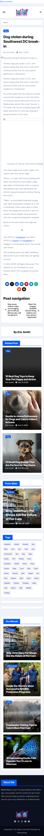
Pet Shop (15, 492)
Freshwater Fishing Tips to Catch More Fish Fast (21, 726)
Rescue (13, 578)
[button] (38, 508)
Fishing (21, 559)
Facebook (20, 237)
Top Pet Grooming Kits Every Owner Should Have (27, 515)
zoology (6, 593)
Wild (20, 588)
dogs (30, 554)
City (33, 549)
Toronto (16, 583)
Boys (5, 549)
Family (6, 559)
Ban (33, 544)
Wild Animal (12, 666)
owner (6, 573)
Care (12, 549)
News (36, 568)
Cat (19, 549)
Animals (25, 544)
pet (38, 573)
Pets (5, 578)
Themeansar (22, 832)
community (8, 554)
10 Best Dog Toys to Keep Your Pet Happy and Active (20, 378)
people (30, 573)
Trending (25, 583)
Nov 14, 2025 (23, 382)
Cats (26, 549)
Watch (13, 588)
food (29, 559)
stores (36, 578)
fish (13, 559)
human (6, 568)
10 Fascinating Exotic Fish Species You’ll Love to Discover (21, 761)
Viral (5, 588)
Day (17, 554)
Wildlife (28, 588)
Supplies (7, 583)
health (17, 564)
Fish (8, 702)
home (25, 564)
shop (21, 578)
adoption (7, 544)
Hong (32, 564)
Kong (14, 568)
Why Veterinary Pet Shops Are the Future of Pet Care (21, 654)
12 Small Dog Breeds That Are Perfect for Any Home (20, 463)
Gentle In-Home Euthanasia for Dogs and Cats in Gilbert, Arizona (21, 419)
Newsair (34, 829)
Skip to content (6, 1)
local (21, 568)
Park (22, 573)
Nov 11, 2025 (23, 425)
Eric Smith (10, 52)
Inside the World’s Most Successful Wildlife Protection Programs (20, 688)
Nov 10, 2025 (23, 468)
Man (28, 568)
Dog (6, 31)
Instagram (27, 240)
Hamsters (7, 564)
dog (23, 554)
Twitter (15, 240)
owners (15, 573)
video (34, 583)
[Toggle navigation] (4, 12)
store (28, 578)
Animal (16, 544)
